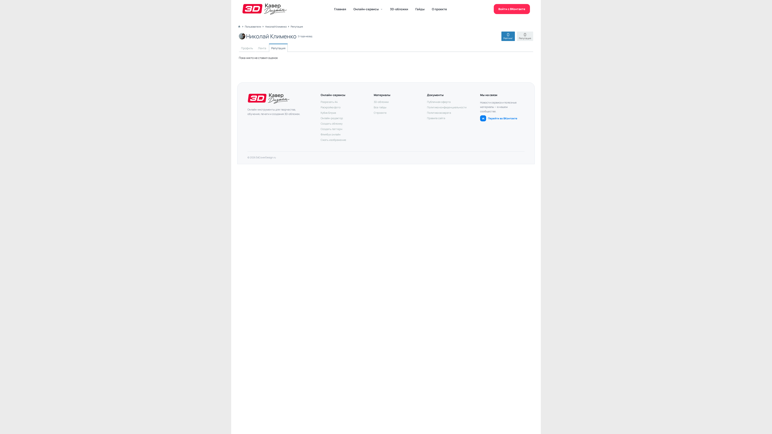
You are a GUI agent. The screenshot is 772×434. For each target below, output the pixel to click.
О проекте (439, 9)
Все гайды (380, 107)
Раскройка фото (331, 107)
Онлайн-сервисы (366, 9)
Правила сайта (436, 118)
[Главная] (239, 26)
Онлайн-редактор (332, 118)
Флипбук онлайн (331, 134)
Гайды (420, 9)
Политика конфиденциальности (446, 107)
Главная (340, 9)
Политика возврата (439, 113)
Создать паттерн (331, 129)
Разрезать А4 (329, 102)
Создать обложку (332, 123)
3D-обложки (399, 9)
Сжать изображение (333, 140)
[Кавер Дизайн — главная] (264, 9)
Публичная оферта (439, 102)
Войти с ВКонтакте (511, 9)
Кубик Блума (328, 113)
